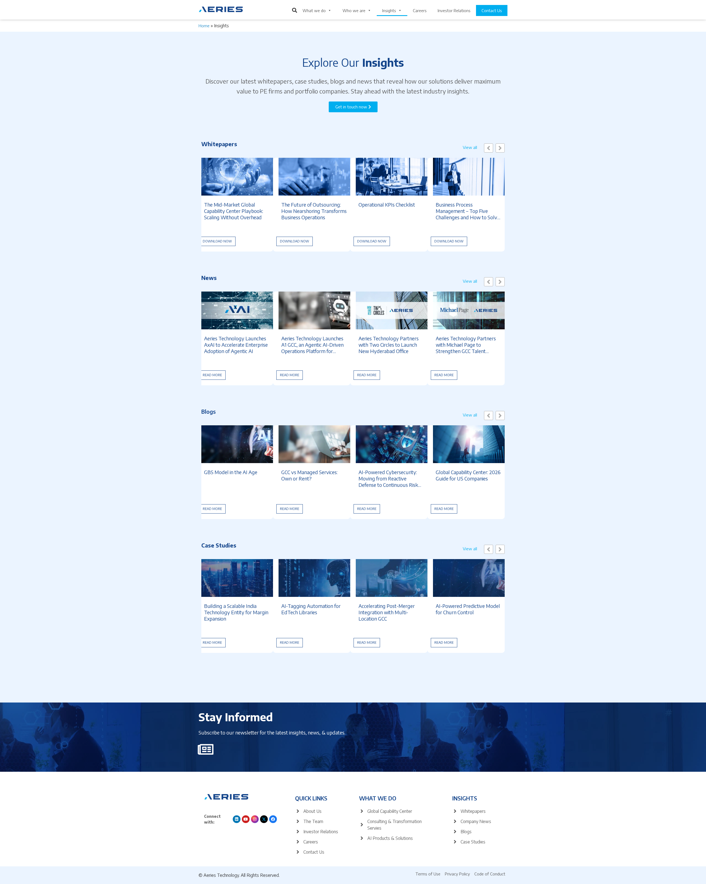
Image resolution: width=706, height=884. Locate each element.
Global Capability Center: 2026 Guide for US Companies (468, 475)
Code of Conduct (489, 874)
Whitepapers (219, 143)
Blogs (208, 411)
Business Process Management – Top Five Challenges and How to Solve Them (468, 210)
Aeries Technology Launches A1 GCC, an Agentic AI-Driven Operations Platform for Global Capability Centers (312, 344)
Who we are (354, 10)
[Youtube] (246, 819)
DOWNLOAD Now (217, 241)
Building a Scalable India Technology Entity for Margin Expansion (236, 612)
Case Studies (218, 545)
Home (204, 25)
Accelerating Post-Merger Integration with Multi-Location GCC (387, 612)
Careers (420, 10)
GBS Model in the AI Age (230, 472)
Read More (212, 375)
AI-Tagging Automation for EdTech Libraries (311, 609)
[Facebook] (273, 819)
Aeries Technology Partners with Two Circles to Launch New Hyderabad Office (389, 344)
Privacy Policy (457, 874)
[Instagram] (255, 819)
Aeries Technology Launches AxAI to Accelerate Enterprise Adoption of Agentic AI (236, 344)
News (209, 277)
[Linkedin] (236, 819)
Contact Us (492, 10)
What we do (314, 10)
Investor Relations (454, 10)
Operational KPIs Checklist (387, 204)
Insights (389, 10)
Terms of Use (427, 874)
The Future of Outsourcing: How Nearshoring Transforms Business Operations (314, 210)
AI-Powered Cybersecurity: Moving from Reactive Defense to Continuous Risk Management (388, 478)
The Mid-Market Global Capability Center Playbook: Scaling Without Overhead (233, 210)
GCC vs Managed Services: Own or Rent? (309, 475)
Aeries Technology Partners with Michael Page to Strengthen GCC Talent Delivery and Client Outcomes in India (468, 344)
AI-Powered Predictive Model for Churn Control (468, 609)
